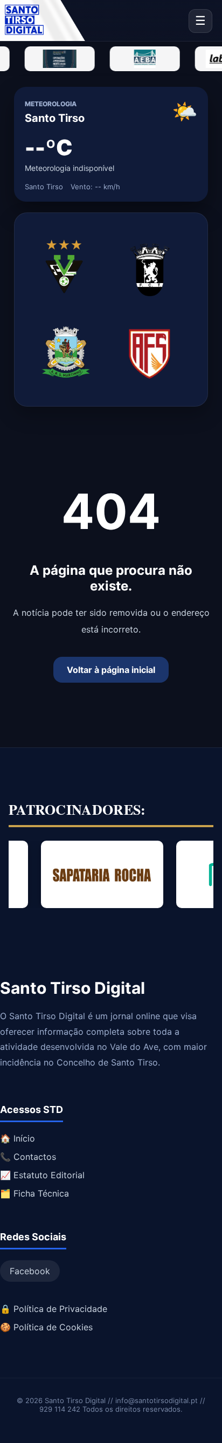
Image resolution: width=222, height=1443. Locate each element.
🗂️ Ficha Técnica (34, 1193)
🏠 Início (17, 1138)
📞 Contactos (28, 1156)
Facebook (30, 1271)
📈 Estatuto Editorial (42, 1175)
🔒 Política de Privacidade (53, 1308)
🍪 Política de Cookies (46, 1327)
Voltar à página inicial (111, 669)
